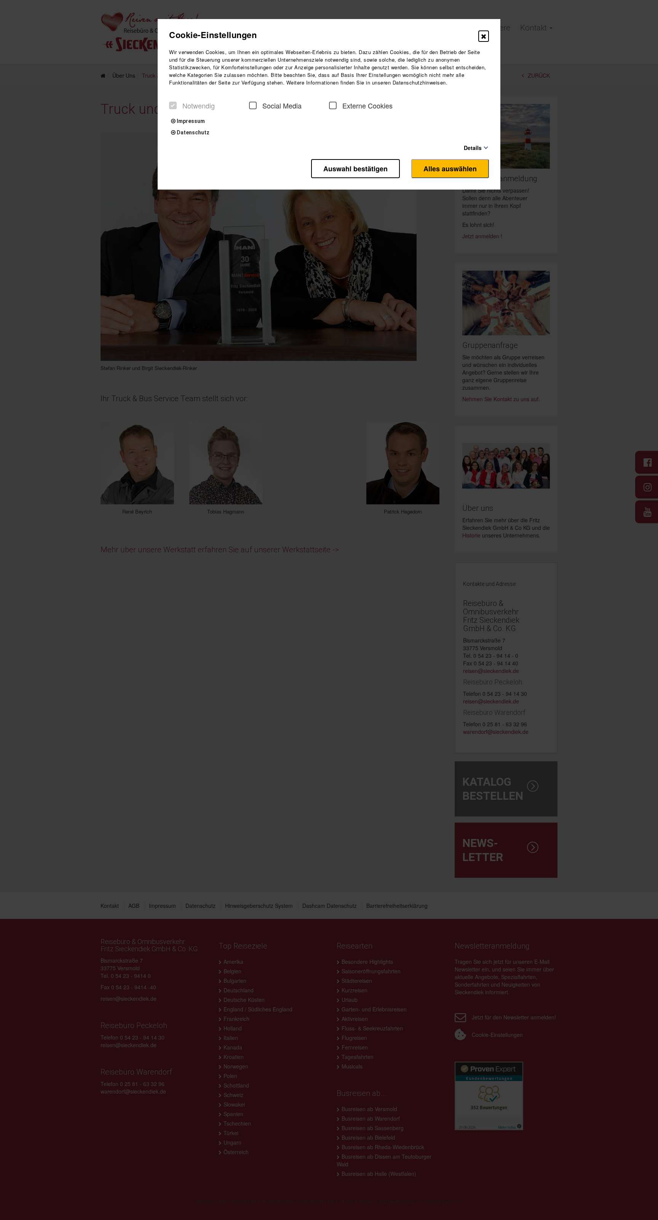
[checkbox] (173, 105)
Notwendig (198, 105)
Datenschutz (192, 132)
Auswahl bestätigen (355, 169)
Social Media (282, 105)
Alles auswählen (450, 169)
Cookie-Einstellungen (213, 34)
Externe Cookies (367, 105)
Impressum (190, 121)
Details (473, 147)
